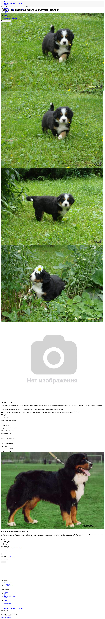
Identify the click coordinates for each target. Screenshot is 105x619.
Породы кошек (7, 603)
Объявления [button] (7, 8)
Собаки (6, 10)
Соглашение (7, 584)
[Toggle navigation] (1, 6)
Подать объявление (5, 20)
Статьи (5, 15)
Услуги (23, 10)
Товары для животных (9, 596)
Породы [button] (6, 12)
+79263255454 (10, 556)
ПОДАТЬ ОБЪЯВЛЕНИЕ (10, 18)
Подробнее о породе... (17, 547)
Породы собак (7, 601)
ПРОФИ (6, 11)
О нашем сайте (8, 582)
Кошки (10, 10)
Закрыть (3, 562)
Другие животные (16, 10)
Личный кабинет (8, 16)
